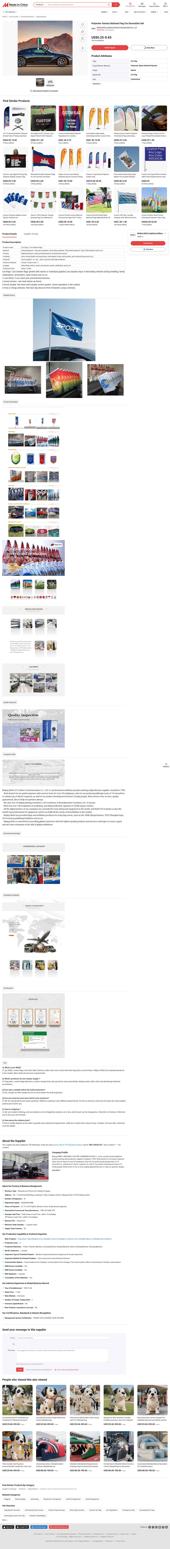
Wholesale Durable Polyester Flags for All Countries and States (43, 175)
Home (4, 17)
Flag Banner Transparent (52, 1499)
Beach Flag (26, 1239)
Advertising (34, 1499)
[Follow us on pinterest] (163, 1527)
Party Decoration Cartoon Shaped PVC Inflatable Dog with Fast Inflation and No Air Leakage (151, 1420)
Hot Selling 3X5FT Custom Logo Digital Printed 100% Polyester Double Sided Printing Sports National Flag (42, 134)
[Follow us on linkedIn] (166, 1527)
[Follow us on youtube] (160, 1527)
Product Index (124, 1534)
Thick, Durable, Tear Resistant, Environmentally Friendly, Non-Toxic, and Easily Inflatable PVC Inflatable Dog (16, 1466)
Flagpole (7, 1499)
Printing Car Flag (128, 1510)
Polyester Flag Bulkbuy (37, 1516)
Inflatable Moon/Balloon (102, 1239)
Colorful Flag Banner (73, 1499)
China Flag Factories (77, 1510)
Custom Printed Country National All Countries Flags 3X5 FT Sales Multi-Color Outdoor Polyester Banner (70, 216)
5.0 (140, 237)
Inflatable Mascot (85, 1239)
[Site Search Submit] (116, 4)
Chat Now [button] (151, 48)
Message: (11, 1350)
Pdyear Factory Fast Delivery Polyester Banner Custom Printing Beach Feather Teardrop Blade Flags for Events (70, 175)
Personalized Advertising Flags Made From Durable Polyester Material (125, 175)
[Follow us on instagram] (156, 1527)
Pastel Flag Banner (92, 1499)
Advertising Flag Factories (34, 1510)
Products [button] (39, 4)
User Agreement (98, 1541)
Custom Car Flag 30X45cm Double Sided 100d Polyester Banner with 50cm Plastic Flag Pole (154, 175)
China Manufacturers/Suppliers (66, 1534)
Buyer (115, 12)
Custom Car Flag (95, 1510)
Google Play (22, 1527)
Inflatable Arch (36, 1239)
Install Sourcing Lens (60, 1527)
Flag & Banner (41, 17)
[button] (109, 5)
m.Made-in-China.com (90, 1537)
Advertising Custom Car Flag (14, 1516)
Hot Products (38, 1534)
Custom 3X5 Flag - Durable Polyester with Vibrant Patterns (125, 216)
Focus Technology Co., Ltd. (68, 1541)
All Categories (10, 12)
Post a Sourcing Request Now (67, 1370)
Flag (19, 1239)
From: (13, 1338)
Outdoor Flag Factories (56, 1510)
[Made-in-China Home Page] (15, 4)
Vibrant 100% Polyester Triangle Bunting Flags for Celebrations (42, 216)
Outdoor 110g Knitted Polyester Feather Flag (97, 175)
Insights (133, 1534)
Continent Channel (112, 1534)
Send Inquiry (110, 48)
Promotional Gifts (27, 17)
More (4, 1520)
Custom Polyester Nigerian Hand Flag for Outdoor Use (14, 216)
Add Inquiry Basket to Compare (45, 90)
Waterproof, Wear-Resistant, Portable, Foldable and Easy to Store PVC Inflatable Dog (118, 1420)
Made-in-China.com (75, 1537)
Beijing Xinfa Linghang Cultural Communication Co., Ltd (117, 27)
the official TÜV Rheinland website (69, 1145)
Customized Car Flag (146, 1510)
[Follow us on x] (153, 1527)
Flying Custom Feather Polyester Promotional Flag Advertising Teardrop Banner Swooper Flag (125, 134)
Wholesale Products (85, 1534)
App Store (8, 1527)
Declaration (109, 1541)
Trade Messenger (39, 1527)
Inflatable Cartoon (50, 1239)
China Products (49, 1534)
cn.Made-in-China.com (107, 1537)
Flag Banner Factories (12, 1510)
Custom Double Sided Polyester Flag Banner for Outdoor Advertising (69, 134)
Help (126, 12)
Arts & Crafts (13, 17)
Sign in (165, 6)
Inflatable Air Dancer (66, 1239)
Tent (76, 1239)
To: (14, 1344)
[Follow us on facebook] (149, 1527)
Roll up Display (20, 1499)
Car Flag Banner (112, 1510)
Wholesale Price (99, 1534)
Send (20, 1369)
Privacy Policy (120, 1541)
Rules (166, 12)
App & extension (139, 12)
